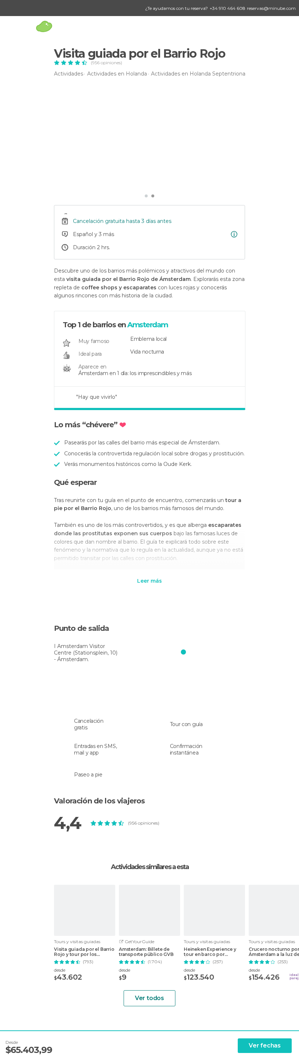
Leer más (149, 581)
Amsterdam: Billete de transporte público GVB (146, 952)
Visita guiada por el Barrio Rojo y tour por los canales (84, 952)
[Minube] (44, 26)
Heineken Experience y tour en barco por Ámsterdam (210, 952)
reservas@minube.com (271, 8)
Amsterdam (147, 324)
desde (59, 970)
